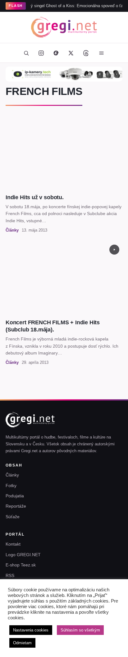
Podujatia (15, 495)
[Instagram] (41, 53)
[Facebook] (56, 53)
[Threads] (86, 53)
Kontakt (13, 544)
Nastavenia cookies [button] (30, 630)
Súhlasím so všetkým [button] (80, 630)
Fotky (11, 485)
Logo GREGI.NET (23, 554)
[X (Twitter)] (71, 53)
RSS (10, 575)
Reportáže (16, 506)
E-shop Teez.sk (21, 564)
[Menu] (101, 52)
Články (12, 474)
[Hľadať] (26, 53)
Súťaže (13, 516)
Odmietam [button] (22, 643)
